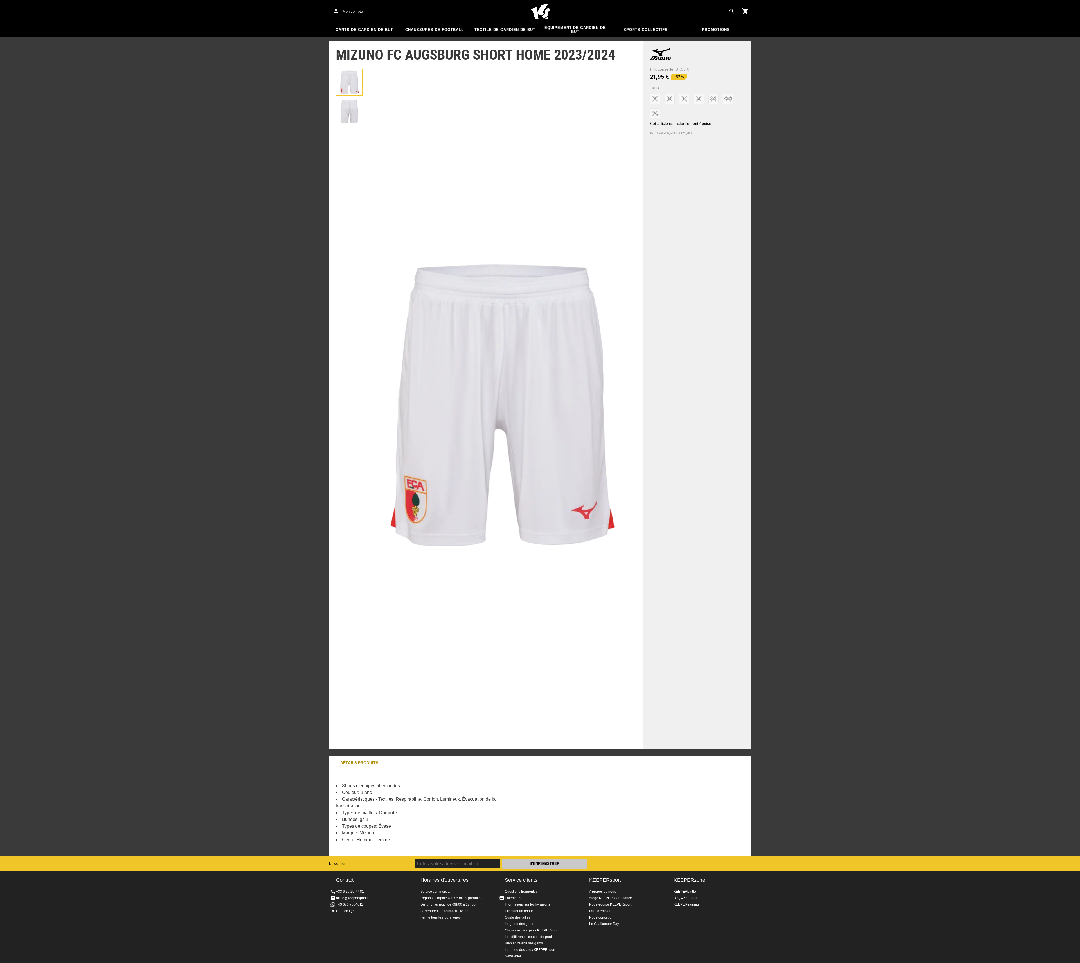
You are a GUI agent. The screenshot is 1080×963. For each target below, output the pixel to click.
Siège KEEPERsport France (610, 898)
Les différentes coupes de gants (529, 937)
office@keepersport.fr (352, 898)
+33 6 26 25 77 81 (350, 892)
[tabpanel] (427, 813)
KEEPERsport (605, 880)
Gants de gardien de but (364, 30)
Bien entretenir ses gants (524, 943)
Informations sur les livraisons (527, 904)
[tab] (349, 82)
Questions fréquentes (521, 892)
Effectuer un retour (519, 911)
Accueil (540, 11)
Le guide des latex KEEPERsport (530, 950)
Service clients (521, 880)
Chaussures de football (434, 30)
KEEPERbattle (685, 892)
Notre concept (600, 917)
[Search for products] (731, 11)
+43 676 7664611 (349, 904)
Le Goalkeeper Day (604, 924)
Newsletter (337, 864)
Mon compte (353, 11)
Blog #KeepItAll (685, 898)
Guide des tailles (517, 917)
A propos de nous (602, 892)
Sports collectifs (646, 30)
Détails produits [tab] (359, 762)
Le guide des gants (519, 924)
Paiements (513, 898)
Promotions (716, 30)
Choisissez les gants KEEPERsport (532, 930)
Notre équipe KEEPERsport (610, 904)
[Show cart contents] (745, 11)
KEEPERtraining (686, 904)
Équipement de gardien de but (575, 30)
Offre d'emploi (599, 911)
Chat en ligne (346, 911)
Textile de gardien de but (505, 30)
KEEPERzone (689, 880)
